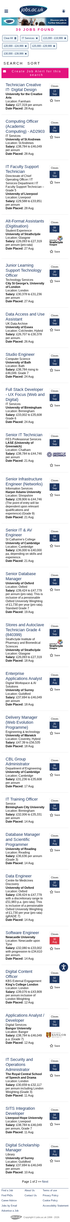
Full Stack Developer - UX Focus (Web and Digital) (25, 394)
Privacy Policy (50, 1195)
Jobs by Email (9, 1205)
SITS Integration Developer (20, 1111)
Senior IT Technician (24, 434)
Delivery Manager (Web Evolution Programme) (21, 722)
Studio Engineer (20, 354)
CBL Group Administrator (17, 761)
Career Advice (9, 1200)
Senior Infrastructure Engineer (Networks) (24, 481)
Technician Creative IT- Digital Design (23, 87)
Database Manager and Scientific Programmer (23, 839)
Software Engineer (22, 932)
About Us (30, 1190)
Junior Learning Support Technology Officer (23, 270)
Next (45, 1181)
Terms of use (50, 1190)
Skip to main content (14, 3)
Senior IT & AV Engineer (19, 532)
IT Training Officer (22, 799)
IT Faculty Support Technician (22, 169)
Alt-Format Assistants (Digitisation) (25, 223)
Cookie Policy (50, 1200)
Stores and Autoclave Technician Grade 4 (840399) (25, 629)
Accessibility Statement (56, 1205)
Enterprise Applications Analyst (24, 676)
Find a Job (7, 1190)
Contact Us (31, 1195)
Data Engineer (19, 876)
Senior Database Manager (21, 576)
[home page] (33, 15)
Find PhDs (7, 1195)
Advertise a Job (9, 1210)
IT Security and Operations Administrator (19, 1064)
